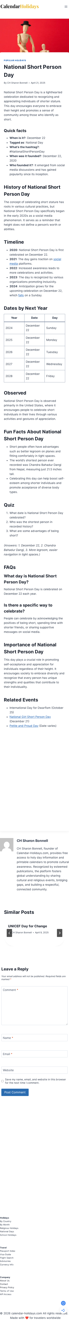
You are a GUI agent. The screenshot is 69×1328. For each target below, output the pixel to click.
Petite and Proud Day (24, 725)
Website (8, 1070)
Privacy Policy (7, 1287)
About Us (5, 1280)
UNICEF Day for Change (27, 926)
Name (8, 1038)
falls (21, 295)
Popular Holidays (15, 60)
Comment (10, 990)
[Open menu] (66, 6)
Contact (4, 1284)
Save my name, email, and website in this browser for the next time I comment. (35, 1081)
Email (7, 1054)
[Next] (59, 933)
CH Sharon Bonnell (17, 82)
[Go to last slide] (9, 933)
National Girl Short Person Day (30, 716)
